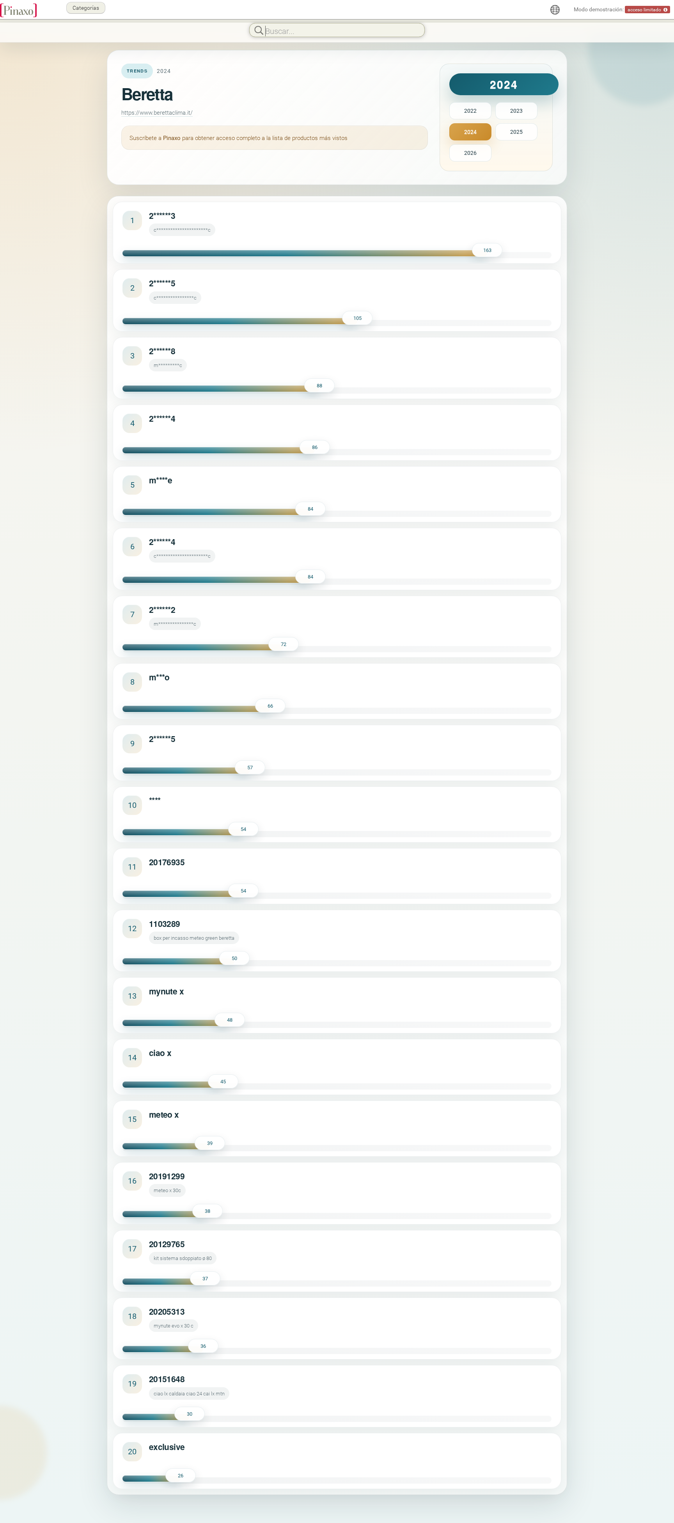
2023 (516, 110)
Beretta (146, 93)
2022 (470, 110)
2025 (516, 131)
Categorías (85, 7)
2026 (470, 152)
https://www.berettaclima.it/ (157, 112)
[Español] (555, 10)
